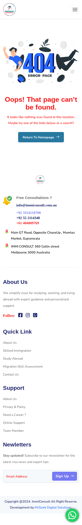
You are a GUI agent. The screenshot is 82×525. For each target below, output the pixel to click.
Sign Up (62, 476)
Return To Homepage (39, 137)
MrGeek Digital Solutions (53, 507)
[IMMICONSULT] (9, 9)
